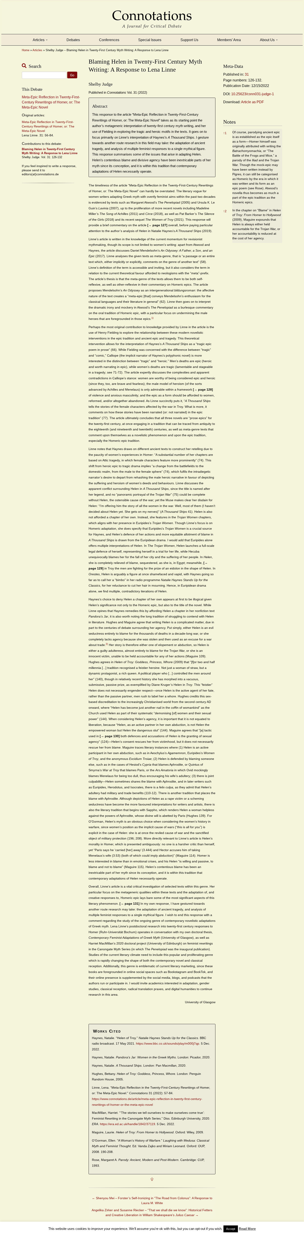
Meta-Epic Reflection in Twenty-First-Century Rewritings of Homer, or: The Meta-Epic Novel (51, 102)
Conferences (109, 40)
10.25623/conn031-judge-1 (252, 94)
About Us (268, 40)
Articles (39, 40)
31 (247, 74)
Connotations (152, 12)
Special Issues (149, 40)
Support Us (189, 40)
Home (25, 50)
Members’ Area (229, 40)
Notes (229, 122)
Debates (73, 40)
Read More (247, 1229)
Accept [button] (230, 1229)
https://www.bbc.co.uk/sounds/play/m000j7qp (167, 1043)
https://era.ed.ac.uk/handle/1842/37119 (127, 1124)
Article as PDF (252, 102)
